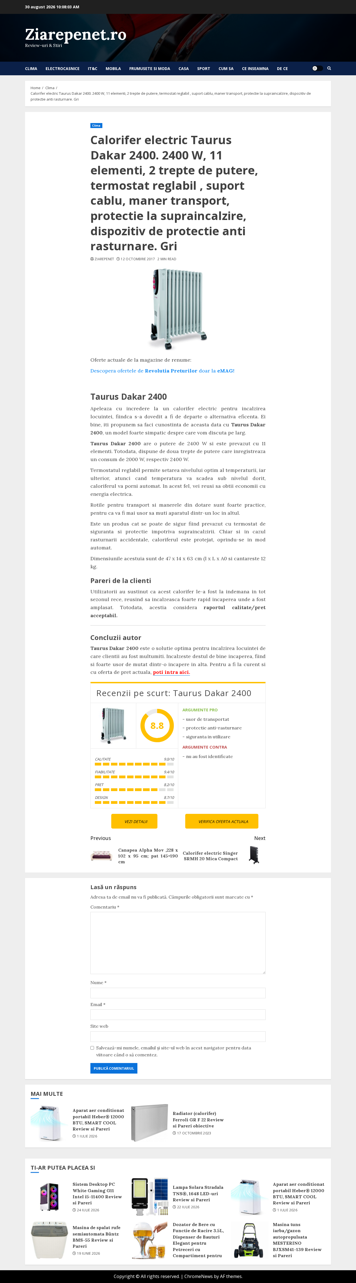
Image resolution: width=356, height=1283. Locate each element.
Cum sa (226, 68)
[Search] (329, 68)
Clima (31, 68)
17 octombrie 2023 (194, 1133)
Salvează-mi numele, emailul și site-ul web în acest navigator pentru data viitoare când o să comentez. (173, 1051)
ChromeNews (198, 1276)
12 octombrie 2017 (138, 259)
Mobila (113, 68)
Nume (98, 982)
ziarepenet (104, 259)
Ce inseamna (255, 68)
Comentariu (104, 907)
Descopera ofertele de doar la (162, 370)
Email (97, 1004)
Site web (99, 1026)
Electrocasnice (63, 68)
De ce (282, 68)
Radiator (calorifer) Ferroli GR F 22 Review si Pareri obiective (150, 1123)
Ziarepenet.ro (76, 34)
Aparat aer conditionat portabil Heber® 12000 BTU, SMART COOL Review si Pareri (49, 1123)
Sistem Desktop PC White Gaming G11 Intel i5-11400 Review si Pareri (49, 1197)
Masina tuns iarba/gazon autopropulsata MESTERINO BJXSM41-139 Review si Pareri (250, 1240)
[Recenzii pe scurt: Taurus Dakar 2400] (113, 725)
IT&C (92, 68)
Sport (203, 68)
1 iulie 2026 (87, 1136)
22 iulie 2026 (188, 1207)
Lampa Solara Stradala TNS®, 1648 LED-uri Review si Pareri (150, 1197)
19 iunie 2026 (88, 1253)
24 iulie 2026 (88, 1210)
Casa (184, 68)
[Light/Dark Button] (317, 68)
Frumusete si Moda (149, 68)
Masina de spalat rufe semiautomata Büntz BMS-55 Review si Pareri (49, 1240)
